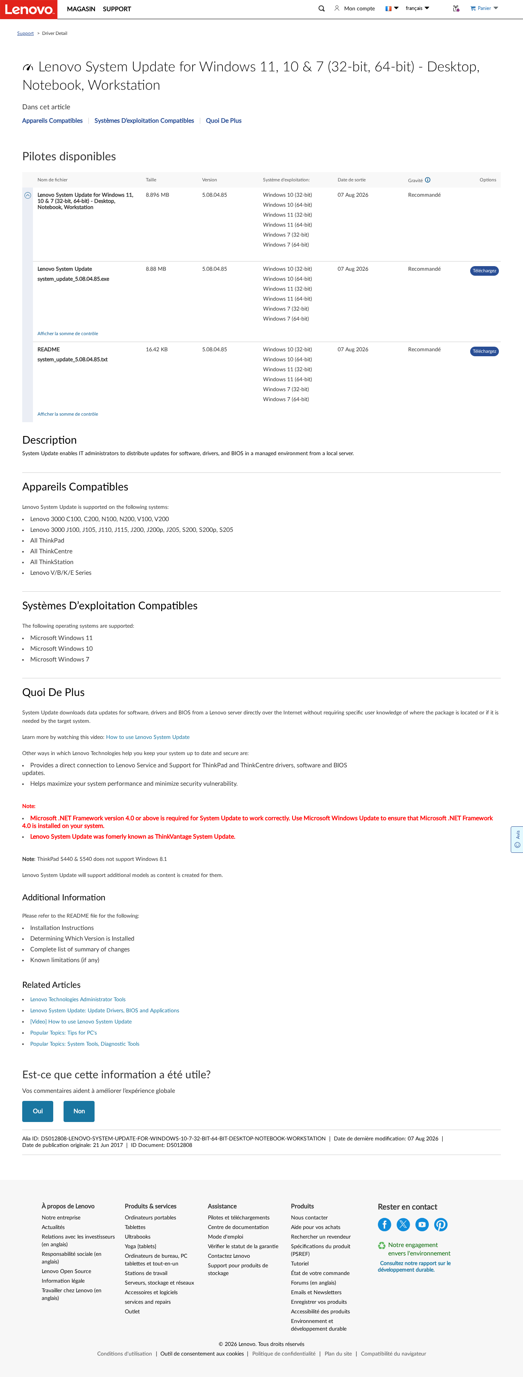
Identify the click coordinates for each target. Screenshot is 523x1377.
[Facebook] (384, 1226)
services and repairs (148, 1302)
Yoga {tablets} (140, 1246)
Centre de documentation (238, 1227)
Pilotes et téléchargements (239, 1218)
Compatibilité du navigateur (393, 1354)
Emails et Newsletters (316, 1292)
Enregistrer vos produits (319, 1302)
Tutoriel (300, 1264)
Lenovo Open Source (66, 1271)
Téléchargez (484, 270)
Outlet (132, 1311)
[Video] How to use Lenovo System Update (81, 1022)
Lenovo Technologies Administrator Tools (78, 999)
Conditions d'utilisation (124, 1354)
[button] (322, 8)
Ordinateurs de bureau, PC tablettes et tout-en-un (156, 1260)
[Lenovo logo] (28, 9)
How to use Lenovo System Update (148, 737)
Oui (38, 1111)
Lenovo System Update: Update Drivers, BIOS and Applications (104, 1010)
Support (25, 33)
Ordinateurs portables (150, 1218)
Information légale (63, 1281)
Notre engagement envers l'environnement (419, 1249)
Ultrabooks (137, 1237)
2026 (231, 1344)
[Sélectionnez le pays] (392, 8)
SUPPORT (117, 9)
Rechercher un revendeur (321, 1237)
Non (79, 1111)
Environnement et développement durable (318, 1325)
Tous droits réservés (281, 1344)
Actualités (53, 1227)
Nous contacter (309, 1218)
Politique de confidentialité (283, 1354)
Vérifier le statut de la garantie (243, 1246)
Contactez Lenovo (229, 1256)
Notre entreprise (61, 1218)
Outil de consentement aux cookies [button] (202, 1354)
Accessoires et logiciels (151, 1292)
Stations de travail (146, 1273)
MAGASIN (81, 9)
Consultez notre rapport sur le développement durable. (414, 1267)
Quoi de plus (224, 121)
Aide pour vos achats (315, 1227)
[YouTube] (422, 1226)
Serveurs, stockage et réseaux (159, 1283)
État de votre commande (320, 1273)
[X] (403, 1226)
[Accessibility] (439, 8)
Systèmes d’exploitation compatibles (144, 121)
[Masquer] (28, 196)
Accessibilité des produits (320, 1311)
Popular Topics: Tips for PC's (63, 1033)
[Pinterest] (441, 1226)
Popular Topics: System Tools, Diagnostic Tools (84, 1044)
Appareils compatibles (52, 121)
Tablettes (135, 1227)
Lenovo (247, 1344)
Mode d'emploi (225, 1237)
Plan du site (338, 1354)
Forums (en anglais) (313, 1283)
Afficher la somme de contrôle (68, 333)
